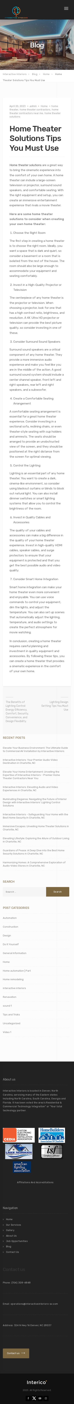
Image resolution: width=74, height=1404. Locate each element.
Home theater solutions (25, 165)
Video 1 (7, 1032)
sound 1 (7, 1005)
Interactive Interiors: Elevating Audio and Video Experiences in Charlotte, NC (30, 789)
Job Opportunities (17, 1241)
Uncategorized (11, 1023)
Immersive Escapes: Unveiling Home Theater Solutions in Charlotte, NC (36, 828)
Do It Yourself (11, 944)
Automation (10, 917)
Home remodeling (13, 979)
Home (44, 106)
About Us (11, 1235)
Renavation (9, 997)
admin (33, 106)
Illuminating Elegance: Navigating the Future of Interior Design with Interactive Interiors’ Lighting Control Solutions (35, 802)
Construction (10, 926)
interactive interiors (14, 988)
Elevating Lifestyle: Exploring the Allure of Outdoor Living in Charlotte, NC (36, 840)
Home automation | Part (17, 970)
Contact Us (12, 1252)
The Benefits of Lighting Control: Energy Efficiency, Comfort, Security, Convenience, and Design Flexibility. (17, 711)
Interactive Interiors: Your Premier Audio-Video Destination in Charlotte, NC (30, 761)
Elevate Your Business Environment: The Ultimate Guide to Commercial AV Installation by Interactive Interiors (35, 749)
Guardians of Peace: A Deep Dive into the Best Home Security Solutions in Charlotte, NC (34, 852)
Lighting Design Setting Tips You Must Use (54, 705)
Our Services (13, 1225)
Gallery (10, 1230)
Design (7, 935)
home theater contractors (35, 109)
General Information (14, 953)
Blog (8, 1246)
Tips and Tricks (11, 1014)
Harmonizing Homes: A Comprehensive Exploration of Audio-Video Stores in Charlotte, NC (34, 864)
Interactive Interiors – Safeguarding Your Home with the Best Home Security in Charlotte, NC (35, 816)
